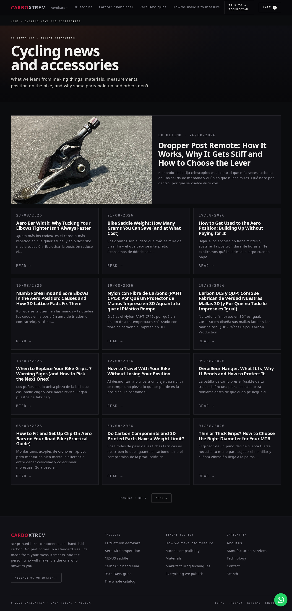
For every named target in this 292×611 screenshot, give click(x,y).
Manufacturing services (246, 550)
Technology (236, 558)
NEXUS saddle (116, 558)
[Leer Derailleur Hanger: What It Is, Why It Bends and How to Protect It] (237, 383)
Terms (220, 602)
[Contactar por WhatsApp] (280, 599)
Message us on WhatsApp (36, 577)
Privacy (236, 602)
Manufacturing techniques (188, 566)
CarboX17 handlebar (116, 7)
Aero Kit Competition (122, 550)
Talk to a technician (238, 7)
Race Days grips (153, 7)
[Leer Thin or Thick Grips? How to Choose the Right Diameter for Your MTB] (237, 451)
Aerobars (58, 7)
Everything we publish (184, 573)
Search (232, 573)
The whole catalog (120, 581)
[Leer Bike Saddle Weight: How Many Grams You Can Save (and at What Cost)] (146, 241)
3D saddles (83, 7)
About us (234, 543)
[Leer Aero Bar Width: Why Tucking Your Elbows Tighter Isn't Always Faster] (54, 241)
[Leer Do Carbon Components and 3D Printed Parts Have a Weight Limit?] (146, 451)
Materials (173, 558)
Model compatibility (183, 550)
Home (15, 21)
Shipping (273, 602)
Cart (269, 7)
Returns (254, 602)
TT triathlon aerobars (123, 543)
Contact (233, 566)
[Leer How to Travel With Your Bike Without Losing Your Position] (146, 383)
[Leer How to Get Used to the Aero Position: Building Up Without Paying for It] (237, 241)
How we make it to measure (196, 7)
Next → (161, 498)
